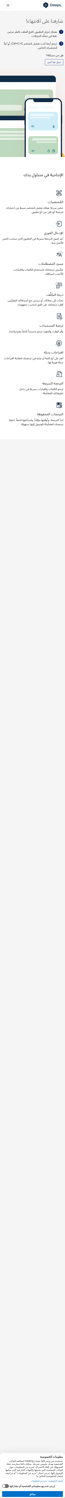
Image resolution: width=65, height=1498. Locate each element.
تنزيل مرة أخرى (54, 62)
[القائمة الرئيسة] (7, 5)
